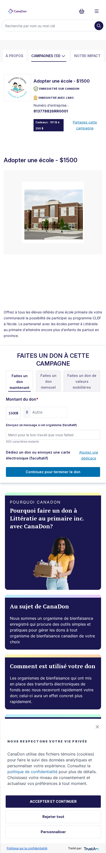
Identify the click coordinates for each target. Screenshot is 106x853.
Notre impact (87, 56)
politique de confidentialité (32, 771)
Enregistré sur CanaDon (59, 88)
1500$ (13, 413)
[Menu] (96, 11)
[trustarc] (91, 848)
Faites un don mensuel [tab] (48, 381)
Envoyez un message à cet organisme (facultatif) (41, 425)
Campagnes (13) (45, 56)
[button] (97, 727)
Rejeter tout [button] (53, 817)
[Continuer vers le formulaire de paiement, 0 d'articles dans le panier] (83, 11)
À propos (14, 56)
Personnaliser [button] (53, 832)
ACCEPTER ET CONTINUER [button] (53, 801)
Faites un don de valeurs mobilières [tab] (81, 381)
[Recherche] (98, 25)
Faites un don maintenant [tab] (19, 382)
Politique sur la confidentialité (27, 848)
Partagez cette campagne (85, 125)
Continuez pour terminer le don (53, 472)
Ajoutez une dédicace (88, 455)
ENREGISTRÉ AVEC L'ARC (56, 97)
